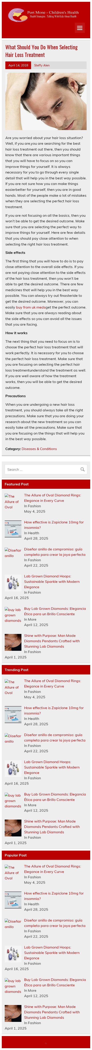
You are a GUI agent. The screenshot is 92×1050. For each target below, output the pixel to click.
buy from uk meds (31, 307)
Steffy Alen (42, 65)
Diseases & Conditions (39, 449)
